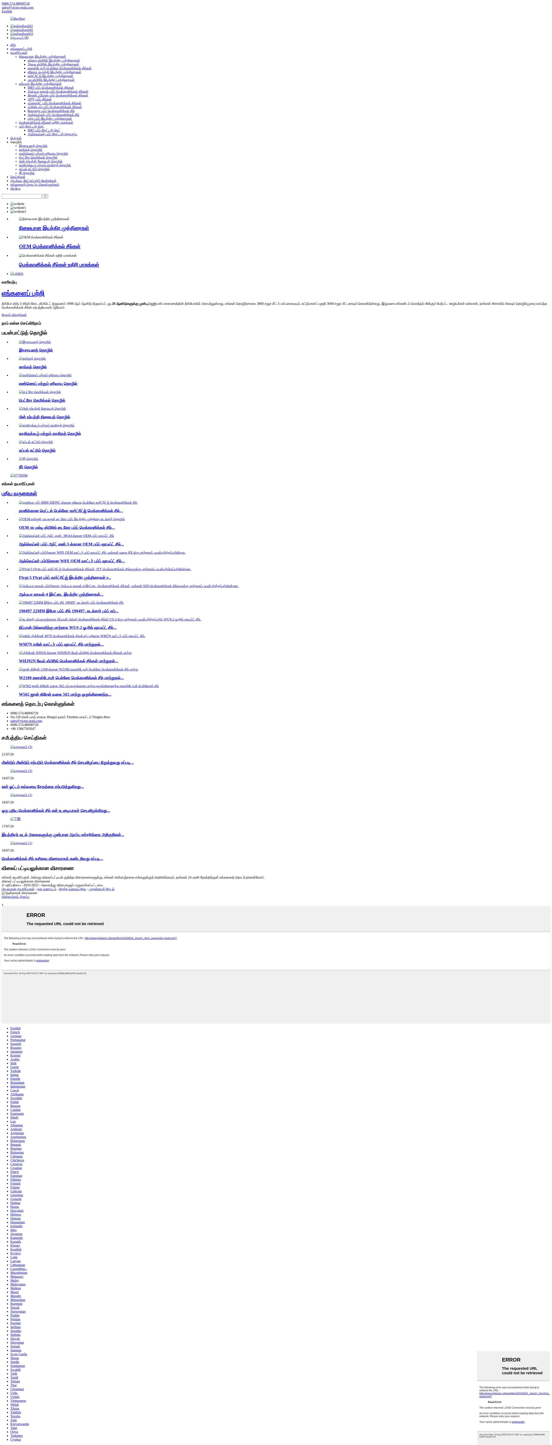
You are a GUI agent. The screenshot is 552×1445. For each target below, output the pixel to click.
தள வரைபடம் (46, 889)
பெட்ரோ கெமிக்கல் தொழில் (38, 157)
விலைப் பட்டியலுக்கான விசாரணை (26, 881)
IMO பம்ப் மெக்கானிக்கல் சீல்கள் (51, 87)
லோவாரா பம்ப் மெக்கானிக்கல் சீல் (51, 111)
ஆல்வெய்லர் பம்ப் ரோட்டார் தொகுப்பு (52, 134)
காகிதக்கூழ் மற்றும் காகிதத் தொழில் (45, 165)
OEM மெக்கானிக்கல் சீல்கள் (49, 246)
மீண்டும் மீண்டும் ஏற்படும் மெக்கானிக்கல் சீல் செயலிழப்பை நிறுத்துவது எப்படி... (68, 762)
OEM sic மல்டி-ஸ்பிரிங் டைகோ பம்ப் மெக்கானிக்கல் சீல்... (67, 527)
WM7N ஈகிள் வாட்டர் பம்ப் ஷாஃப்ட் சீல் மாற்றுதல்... (61, 644)
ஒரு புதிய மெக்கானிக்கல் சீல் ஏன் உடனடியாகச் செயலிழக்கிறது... (56, 810)
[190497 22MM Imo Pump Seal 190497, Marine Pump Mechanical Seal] (71, 602)
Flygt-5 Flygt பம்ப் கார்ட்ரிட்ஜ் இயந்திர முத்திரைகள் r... (65, 577)
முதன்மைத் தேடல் (101, 889)
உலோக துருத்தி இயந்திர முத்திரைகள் (54, 72)
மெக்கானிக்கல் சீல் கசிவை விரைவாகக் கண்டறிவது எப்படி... (52, 858)
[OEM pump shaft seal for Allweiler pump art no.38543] (66, 536)
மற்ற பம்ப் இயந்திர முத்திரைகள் (50, 118)
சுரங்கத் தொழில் (30, 150)
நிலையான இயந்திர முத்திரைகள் (42, 56)
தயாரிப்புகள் (18, 53)
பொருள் (16, 138)
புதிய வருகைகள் (19, 493)
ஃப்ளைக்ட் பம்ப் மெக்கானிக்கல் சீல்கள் (54, 103)
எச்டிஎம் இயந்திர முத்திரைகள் (40, 84)
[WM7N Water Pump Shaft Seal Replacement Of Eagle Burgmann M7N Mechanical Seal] (82, 636)
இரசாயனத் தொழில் (33, 146)
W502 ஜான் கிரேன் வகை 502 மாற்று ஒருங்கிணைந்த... (65, 694)
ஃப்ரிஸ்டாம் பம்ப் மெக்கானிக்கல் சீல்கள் (55, 107)
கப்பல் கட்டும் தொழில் (34, 169)
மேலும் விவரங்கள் (14, 315)
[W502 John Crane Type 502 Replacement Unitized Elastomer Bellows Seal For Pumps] (89, 686)
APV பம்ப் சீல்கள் (40, 99)
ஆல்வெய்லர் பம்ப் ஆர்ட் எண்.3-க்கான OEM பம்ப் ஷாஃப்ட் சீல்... (71, 544)
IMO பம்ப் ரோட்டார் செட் (44, 130)
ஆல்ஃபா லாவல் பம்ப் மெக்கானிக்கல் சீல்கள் (58, 91)
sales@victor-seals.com (26, 721)
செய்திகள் (17, 177)
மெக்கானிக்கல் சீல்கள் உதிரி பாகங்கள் (46, 122)
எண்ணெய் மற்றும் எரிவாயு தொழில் (43, 153)
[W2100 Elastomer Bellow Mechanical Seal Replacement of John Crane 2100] (78, 669)
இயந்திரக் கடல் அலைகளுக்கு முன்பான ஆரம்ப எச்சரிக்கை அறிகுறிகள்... (63, 834)
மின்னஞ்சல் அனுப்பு (16, 897)
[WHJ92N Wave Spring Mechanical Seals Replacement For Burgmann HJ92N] (75, 653)
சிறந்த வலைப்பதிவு (72, 889)
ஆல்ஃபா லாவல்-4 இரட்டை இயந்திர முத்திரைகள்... (61, 594)
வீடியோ (15, 188)
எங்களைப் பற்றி (21, 49)
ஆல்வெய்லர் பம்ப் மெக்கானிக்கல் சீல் (53, 115)
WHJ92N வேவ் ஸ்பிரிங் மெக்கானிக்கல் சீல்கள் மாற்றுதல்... (68, 661)
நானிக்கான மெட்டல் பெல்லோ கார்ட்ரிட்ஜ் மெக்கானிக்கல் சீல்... (71, 510)
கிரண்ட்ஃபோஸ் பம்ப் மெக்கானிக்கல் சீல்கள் (58, 95)
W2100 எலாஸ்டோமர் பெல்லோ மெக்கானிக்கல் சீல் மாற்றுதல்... (71, 678)
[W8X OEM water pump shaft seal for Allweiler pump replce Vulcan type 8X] (102, 552)
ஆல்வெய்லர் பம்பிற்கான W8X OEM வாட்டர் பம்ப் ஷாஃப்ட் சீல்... (72, 561)
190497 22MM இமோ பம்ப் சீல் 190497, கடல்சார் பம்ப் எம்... (69, 611)
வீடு (13, 45)
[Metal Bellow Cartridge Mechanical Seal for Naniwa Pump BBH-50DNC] (78, 502)
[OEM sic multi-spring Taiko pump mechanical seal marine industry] (72, 519)
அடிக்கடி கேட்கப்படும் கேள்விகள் (33, 181)
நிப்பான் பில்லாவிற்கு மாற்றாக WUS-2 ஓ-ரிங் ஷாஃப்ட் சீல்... (68, 627)
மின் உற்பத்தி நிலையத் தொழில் (41, 161)
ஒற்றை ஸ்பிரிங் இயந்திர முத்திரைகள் (54, 60)
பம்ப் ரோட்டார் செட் (31, 126)
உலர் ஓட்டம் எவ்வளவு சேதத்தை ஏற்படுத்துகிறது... (43, 786)
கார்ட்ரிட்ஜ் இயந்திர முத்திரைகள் (50, 76)
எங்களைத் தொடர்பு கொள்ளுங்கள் (34, 184)
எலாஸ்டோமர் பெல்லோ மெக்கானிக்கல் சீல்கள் (60, 68)
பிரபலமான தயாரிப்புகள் (18, 889)
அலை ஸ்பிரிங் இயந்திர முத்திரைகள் (53, 64)
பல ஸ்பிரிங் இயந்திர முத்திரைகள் (51, 80)
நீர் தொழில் (27, 173)
